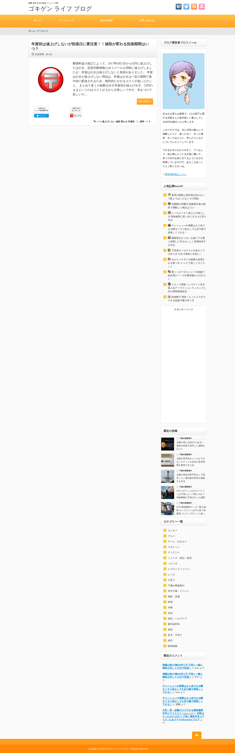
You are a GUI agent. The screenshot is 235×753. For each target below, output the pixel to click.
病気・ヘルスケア (177, 618)
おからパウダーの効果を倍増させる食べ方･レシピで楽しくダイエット (186, 263)
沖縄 (170, 607)
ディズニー (174, 552)
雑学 (142, 121)
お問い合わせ (146, 22)
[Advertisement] (184, 366)
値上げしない (108, 121)
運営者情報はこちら (176, 174)
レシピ (171, 574)
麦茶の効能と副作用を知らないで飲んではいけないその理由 (186, 197)
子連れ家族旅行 (176, 585)
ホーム (37, 22)
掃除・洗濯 (174, 596)
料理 (170, 602)
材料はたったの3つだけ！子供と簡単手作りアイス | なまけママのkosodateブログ (183, 716)
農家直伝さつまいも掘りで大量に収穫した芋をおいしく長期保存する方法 (187, 241)
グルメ (171, 536)
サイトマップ (66, 22)
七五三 (171, 580)
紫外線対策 (174, 624)
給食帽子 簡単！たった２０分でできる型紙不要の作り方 (186, 299)
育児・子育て (175, 635)
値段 (118, 121)
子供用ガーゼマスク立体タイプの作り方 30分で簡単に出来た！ (186, 252)
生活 (170, 613)
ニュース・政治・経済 (180, 558)
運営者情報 (106, 20)
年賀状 (131, 121)
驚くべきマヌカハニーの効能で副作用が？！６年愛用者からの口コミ (187, 275)
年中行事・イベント (178, 591)
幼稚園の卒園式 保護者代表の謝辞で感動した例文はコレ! (186, 206)
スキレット (174, 547)
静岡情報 (172, 646)
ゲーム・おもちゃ (177, 541)
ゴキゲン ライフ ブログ (60, 8)
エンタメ (172, 530)
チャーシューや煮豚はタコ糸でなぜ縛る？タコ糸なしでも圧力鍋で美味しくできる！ (187, 229)
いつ (99, 121)
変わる (124, 121)
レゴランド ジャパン (179, 569)
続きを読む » (145, 101)
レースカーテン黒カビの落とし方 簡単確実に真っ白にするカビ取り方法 (187, 216)
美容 (170, 629)
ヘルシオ (172, 563)
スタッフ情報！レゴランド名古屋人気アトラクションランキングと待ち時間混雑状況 (187, 288)
